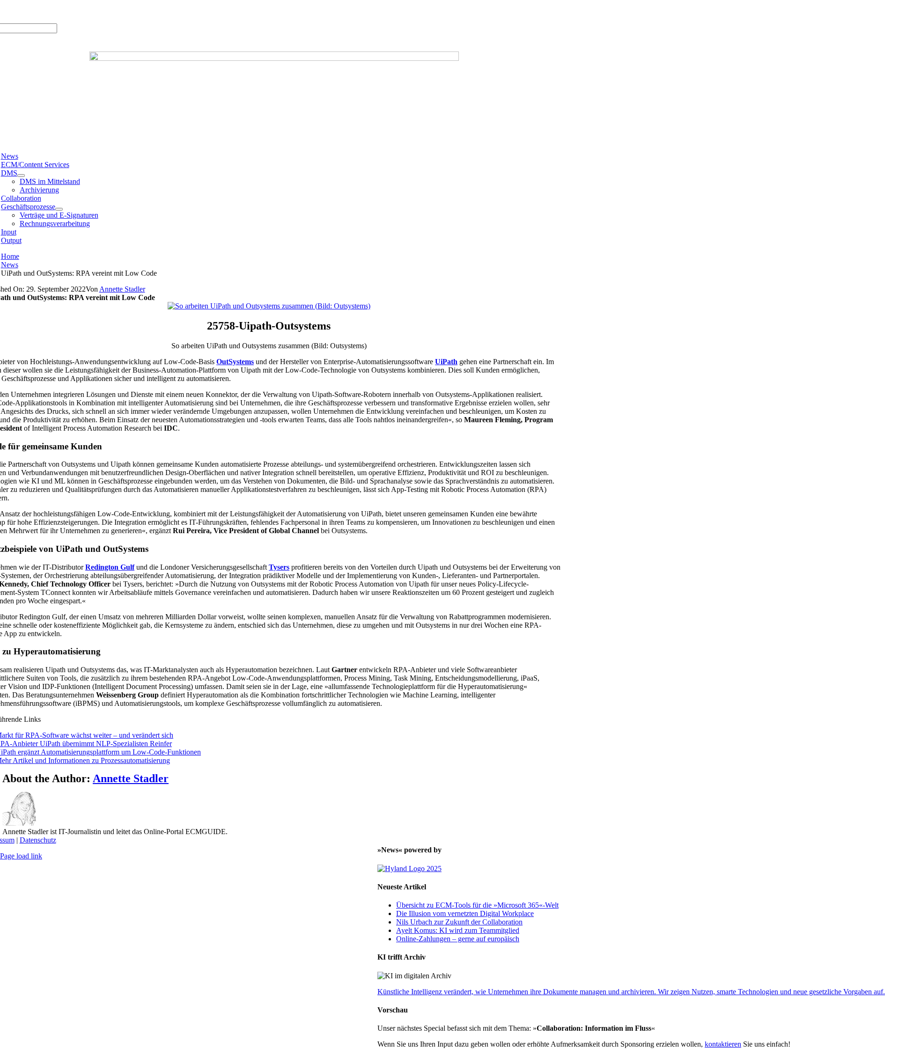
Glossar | (69, 11)
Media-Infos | (35, 11)
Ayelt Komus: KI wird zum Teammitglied (457, 930)
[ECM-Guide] (274, 58)
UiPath (446, 362)
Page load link (21, 856)
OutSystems (235, 362)
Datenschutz (38, 840)
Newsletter (128, 11)
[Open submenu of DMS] (21, 175)
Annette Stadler (122, 289)
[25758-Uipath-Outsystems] (269, 306)
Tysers (279, 567)
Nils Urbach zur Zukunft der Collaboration (459, 922)
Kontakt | (97, 11)
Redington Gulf (109, 567)
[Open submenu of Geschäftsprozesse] (59, 209)
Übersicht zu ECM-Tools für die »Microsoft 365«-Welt (477, 905)
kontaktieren (723, 1044)
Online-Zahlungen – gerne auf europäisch (457, 939)
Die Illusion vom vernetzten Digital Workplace (465, 913)
